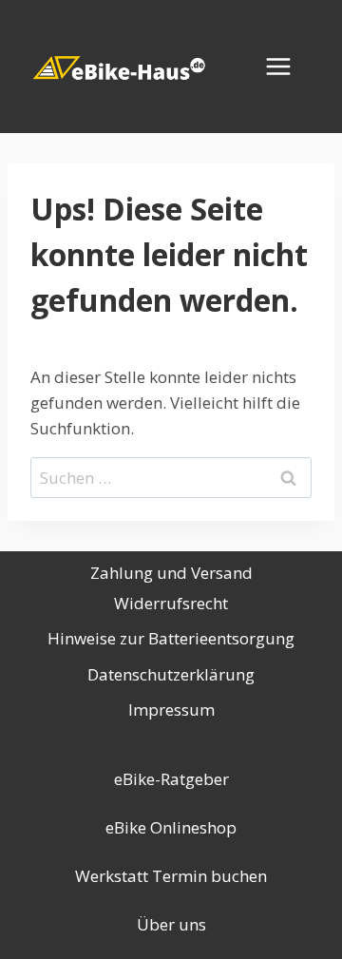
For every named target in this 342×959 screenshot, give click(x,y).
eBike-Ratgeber (171, 779)
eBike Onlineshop (171, 827)
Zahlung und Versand (171, 573)
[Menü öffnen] (287, 66)
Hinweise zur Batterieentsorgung (171, 638)
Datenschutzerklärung (171, 674)
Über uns (171, 924)
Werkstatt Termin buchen (171, 876)
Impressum (171, 709)
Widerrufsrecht (171, 603)
